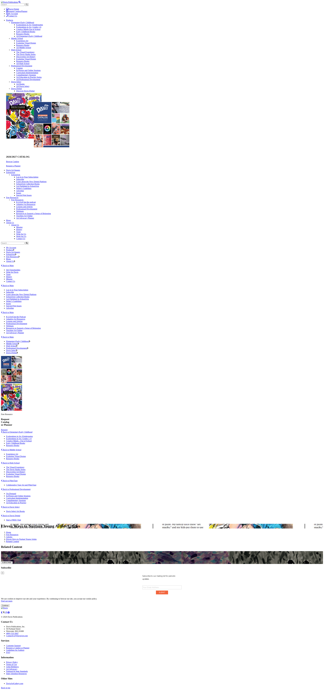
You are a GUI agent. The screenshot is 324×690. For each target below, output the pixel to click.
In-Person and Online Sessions (28, 70)
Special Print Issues (24, 195)
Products (9, 250)
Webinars (20, 211)
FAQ (8, 652)
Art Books (20, 84)
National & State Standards (17, 671)
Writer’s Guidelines (14, 301)
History (19, 229)
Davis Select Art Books (15, 511)
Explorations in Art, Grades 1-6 (28, 27)
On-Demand (11, 494)
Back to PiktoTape (10, 481)
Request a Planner (13, 166)
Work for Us (21, 236)
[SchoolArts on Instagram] (6, 612)
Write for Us (21, 234)
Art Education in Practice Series (29, 77)
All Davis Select (22, 86)
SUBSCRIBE (7, 563)
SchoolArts (15, 175)
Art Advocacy (11, 669)
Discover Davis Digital (25, 91)
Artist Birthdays (12, 667)
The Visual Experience (25, 52)
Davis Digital (13, 9)
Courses (19, 68)
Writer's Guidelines (23, 188)
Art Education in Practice (16, 503)
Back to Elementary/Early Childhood (17, 432)
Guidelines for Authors (15, 650)
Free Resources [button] (12, 197)
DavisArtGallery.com (14, 683)
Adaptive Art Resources (25, 204)
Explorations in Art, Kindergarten (29, 25)
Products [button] (9, 20)
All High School (22, 63)
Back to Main (8, 265)
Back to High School (11, 463)
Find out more (6, 601)
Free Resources (17, 200)
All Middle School (23, 47)
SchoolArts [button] (10, 172)
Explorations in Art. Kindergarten (19, 436)
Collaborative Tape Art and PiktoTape (21, 485)
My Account (13, 14)
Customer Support (13, 646)
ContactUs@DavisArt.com (17, 636)
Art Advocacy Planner (25, 218)
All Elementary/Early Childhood (29, 36)
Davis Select (16, 82)
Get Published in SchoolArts (27, 186)
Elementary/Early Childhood (22, 22)
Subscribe (20, 179)
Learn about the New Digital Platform (31, 182)
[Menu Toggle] (19, 2)
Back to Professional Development (16, 489)
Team (18, 232)
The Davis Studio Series (26, 54)
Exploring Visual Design (26, 43)
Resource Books (22, 34)
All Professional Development (28, 79)
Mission (19, 227)
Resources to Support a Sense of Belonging (33, 213)
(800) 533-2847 (12, 633)
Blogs (8, 220)
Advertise (20, 191)
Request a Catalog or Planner (17, 648)
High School (16, 50)
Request (4, 430)
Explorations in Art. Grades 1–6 (19, 439)
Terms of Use (11, 664)
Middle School (17, 38)
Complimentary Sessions (26, 75)
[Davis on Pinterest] (9, 612)
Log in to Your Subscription (27, 177)
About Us (15, 225)
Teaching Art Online (24, 216)
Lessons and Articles (24, 207)
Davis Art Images (13, 170)
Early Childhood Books (25, 32)
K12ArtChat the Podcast (16, 317)
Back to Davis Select (10, 507)
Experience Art (22, 41)
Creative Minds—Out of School (19, 441)
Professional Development (21, 66)
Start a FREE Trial (13, 520)
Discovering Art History (25, 57)
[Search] (27, 243)
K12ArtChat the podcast (26, 202)
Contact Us (12, 16)
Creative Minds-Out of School (28, 29)
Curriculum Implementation (27, 73)
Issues (18, 193)
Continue (5, 606)
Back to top (5, 688)
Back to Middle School (11, 450)
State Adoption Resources (16, 674)
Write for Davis (12, 272)
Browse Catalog (12, 161)
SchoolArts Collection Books (28, 184)
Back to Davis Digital (11, 516)
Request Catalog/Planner (17, 11)
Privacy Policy (12, 662)
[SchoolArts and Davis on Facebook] (2, 612)
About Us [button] (10, 223)
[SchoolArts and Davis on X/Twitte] (4, 612)
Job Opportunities (13, 270)
